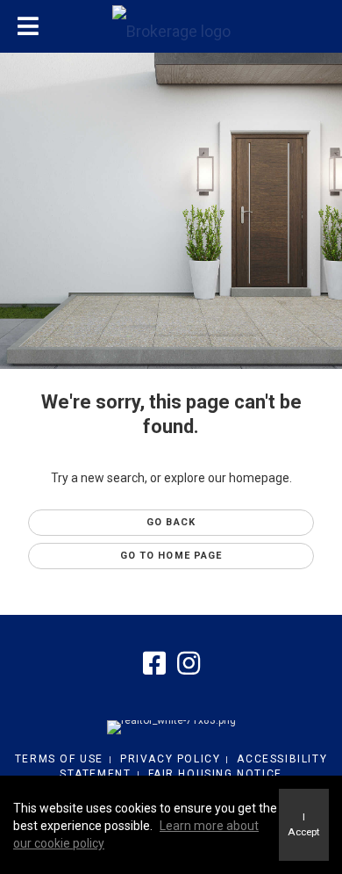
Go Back (171, 522)
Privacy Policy (170, 759)
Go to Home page (171, 555)
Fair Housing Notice (215, 774)
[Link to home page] (171, 27)
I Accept (304, 824)
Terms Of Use (59, 759)
